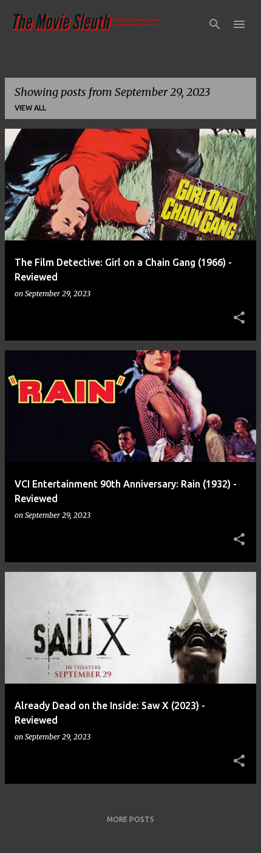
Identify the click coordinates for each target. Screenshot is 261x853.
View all (30, 108)
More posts (130, 819)
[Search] (215, 24)
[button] (239, 318)
